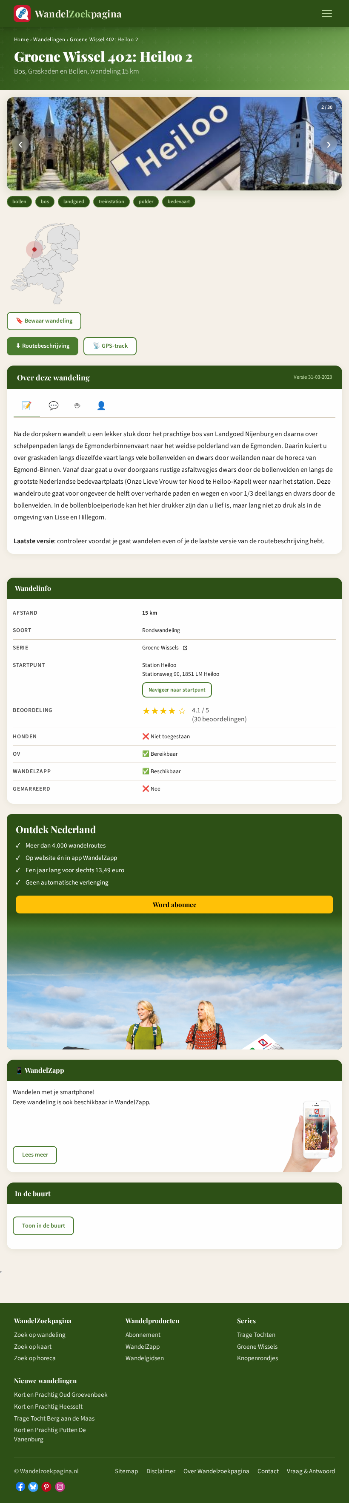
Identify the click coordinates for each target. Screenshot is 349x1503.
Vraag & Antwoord (311, 1471)
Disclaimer (160, 1471)
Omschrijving (27, 407)
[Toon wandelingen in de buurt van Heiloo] (34, 249)
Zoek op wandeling (40, 1334)
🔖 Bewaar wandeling (44, 321)
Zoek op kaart (32, 1346)
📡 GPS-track (110, 346)
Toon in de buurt (43, 1226)
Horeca (77, 407)
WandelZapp (143, 1346)
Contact (268, 1471)
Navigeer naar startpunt (177, 690)
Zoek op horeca (35, 1358)
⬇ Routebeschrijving (42, 346)
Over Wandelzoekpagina (216, 1471)
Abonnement (143, 1334)
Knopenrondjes (257, 1358)
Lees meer (35, 1155)
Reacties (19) (53, 407)
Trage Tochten (256, 1334)
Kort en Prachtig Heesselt (48, 1406)
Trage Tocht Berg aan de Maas (54, 1418)
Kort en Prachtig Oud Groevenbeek (61, 1394)
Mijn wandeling (101, 407)
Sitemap (126, 1471)
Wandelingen (49, 39)
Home (21, 39)
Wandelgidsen (145, 1358)
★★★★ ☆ (164, 711)
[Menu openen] (326, 13)
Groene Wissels (160, 648)
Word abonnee (175, 904)
